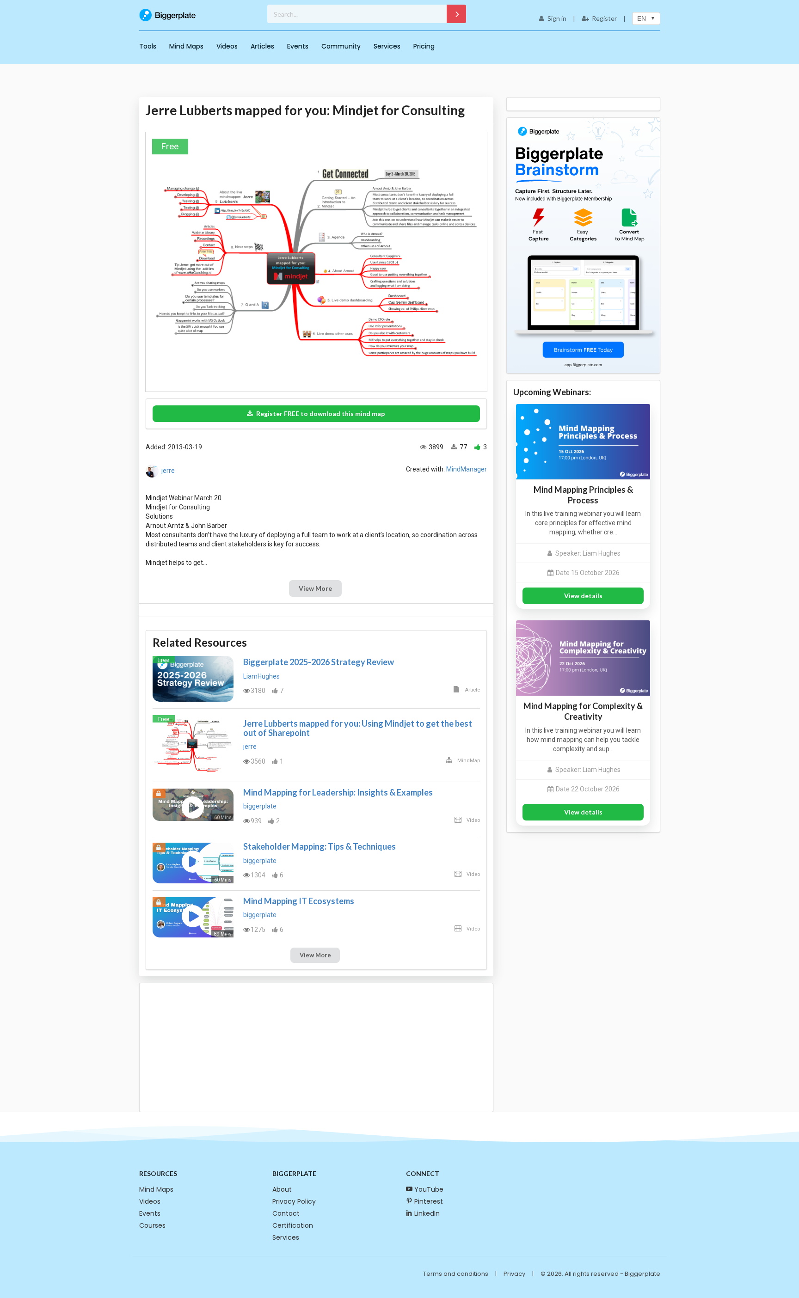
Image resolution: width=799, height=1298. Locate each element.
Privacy (514, 1273)
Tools (147, 46)
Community (341, 46)
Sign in (556, 18)
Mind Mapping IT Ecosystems (298, 901)
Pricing (424, 46)
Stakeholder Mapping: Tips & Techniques (319, 846)
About (282, 1189)
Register (604, 18)
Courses (152, 1225)
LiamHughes (261, 676)
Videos (227, 46)
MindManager (466, 469)
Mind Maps (186, 46)
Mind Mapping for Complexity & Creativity (583, 711)
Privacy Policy (294, 1201)
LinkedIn (427, 1213)
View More (315, 588)
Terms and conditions (455, 1273)
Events (297, 46)
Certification (292, 1225)
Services (387, 46)
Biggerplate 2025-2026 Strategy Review (318, 662)
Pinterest (428, 1201)
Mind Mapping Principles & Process (583, 494)
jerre (168, 470)
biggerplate (260, 806)
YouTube (428, 1189)
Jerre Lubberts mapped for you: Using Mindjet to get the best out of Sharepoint (357, 728)
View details (583, 596)
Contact (286, 1213)
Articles (262, 46)
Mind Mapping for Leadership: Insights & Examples (338, 792)
